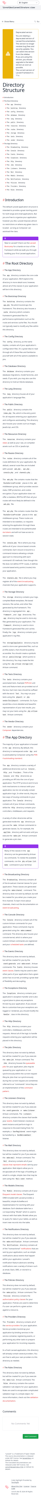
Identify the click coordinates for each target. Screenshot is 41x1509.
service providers (13, 1325)
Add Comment (31, 1436)
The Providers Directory (14, 1316)
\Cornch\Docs (8, 7)
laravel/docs (27, 1458)
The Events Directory (13, 951)
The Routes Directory (13, 453)
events (9, 1121)
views (5, 443)
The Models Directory (14, 1185)
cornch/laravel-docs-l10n (14, 1467)
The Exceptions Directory (15, 988)
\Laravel (16, 7)
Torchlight (15, 1482)
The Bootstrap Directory (15, 296)
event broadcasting (25, 581)
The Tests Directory (13, 674)
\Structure (24, 7)
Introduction (8, 97)
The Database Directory (14, 366)
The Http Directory (12, 1021)
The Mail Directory (12, 1145)
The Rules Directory (13, 1367)
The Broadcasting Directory (16, 874)
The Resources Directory (15, 434)
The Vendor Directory (14, 721)
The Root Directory (11, 101)
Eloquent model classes (12, 1194)
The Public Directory (13, 404)
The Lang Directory (12, 388)
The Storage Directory (14, 591)
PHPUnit (28, 683)
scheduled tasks (17, 944)
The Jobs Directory (12, 1047)
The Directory (14, 104)
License (26, 1486)
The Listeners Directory (14, 1098)
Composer (7, 730)
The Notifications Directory (16, 1229)
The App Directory (10, 144)
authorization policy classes (14, 1299)
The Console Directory (14, 914)
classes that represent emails (15, 1164)
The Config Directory (13, 336)
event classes (8, 970)
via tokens (7, 532)
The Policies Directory (14, 1280)
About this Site (16, 1486)
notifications (26, 1248)
